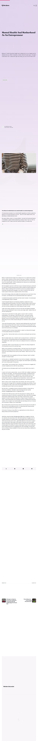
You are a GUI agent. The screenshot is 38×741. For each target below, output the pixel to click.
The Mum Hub (9, 391)
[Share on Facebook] (14, 468)
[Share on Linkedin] (23, 468)
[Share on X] (6, 468)
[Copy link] (32, 468)
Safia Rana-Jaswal (8, 126)
